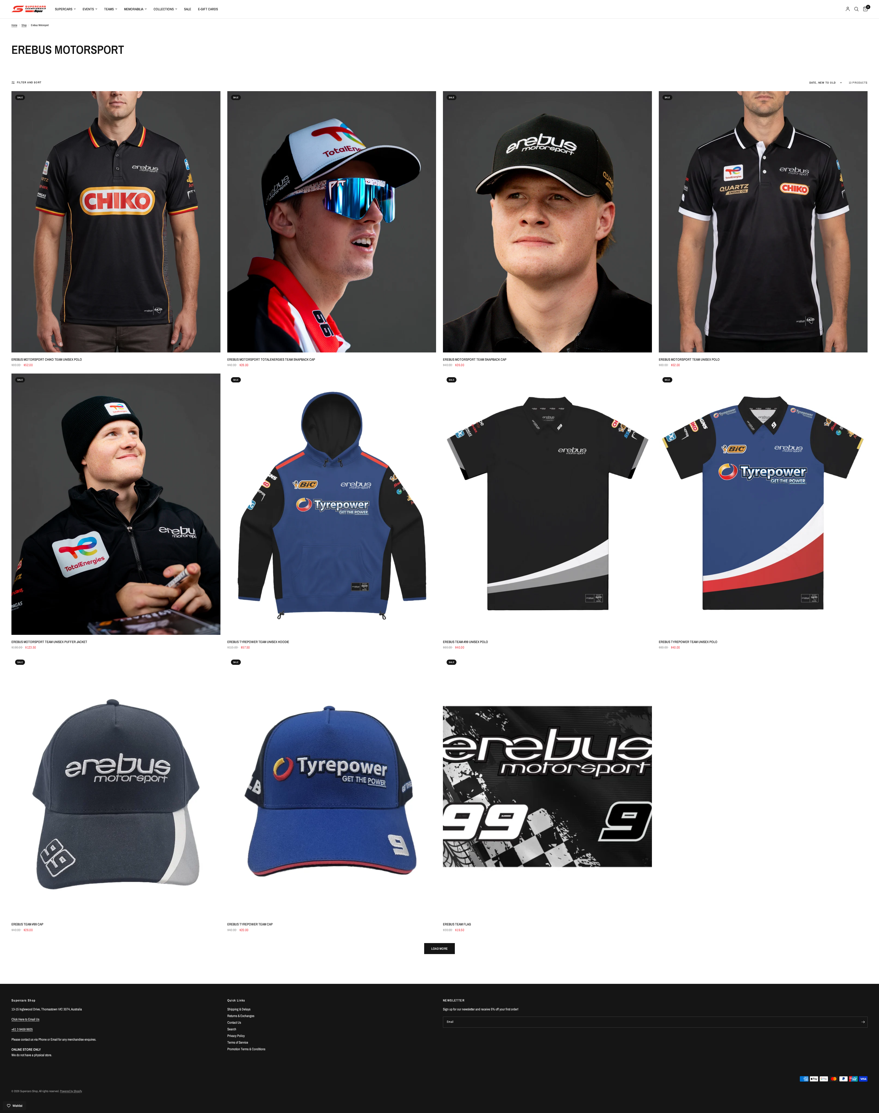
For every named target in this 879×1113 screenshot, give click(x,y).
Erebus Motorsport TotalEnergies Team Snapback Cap (271, 359)
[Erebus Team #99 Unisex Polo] (547, 504)
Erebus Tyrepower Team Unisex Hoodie (258, 641)
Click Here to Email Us (25, 1019)
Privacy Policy (236, 1035)
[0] (864, 9)
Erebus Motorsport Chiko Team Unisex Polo (46, 359)
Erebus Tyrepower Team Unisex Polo (688, 641)
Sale (187, 9)
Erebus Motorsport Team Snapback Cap (474, 359)
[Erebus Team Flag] (547, 786)
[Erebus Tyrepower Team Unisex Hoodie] (331, 504)
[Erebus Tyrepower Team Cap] (331, 786)
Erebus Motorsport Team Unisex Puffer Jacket (49, 641)
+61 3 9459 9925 (22, 1029)
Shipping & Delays (238, 1009)
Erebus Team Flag (457, 924)
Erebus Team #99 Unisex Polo (465, 641)
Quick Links (236, 1000)
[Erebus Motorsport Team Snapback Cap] (547, 221)
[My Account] (848, 9)
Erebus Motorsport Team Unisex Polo (689, 359)
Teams (109, 9)
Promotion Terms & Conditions (246, 1049)
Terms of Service (237, 1042)
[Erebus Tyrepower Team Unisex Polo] (763, 504)
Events (88, 9)
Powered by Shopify (71, 1091)
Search (231, 1029)
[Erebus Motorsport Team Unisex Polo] (763, 221)
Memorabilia (133, 9)
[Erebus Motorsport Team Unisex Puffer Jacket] (115, 504)
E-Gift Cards (208, 9)
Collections (164, 9)
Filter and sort (29, 82)
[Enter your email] (863, 1022)
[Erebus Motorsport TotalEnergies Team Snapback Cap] (331, 221)
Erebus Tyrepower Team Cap (250, 924)
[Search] (856, 9)
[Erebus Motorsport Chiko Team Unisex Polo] (115, 221)
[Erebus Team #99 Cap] (115, 786)
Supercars (63, 9)
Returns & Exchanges (240, 1015)
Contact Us (234, 1022)
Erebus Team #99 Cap (27, 924)
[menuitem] (65, 9)
